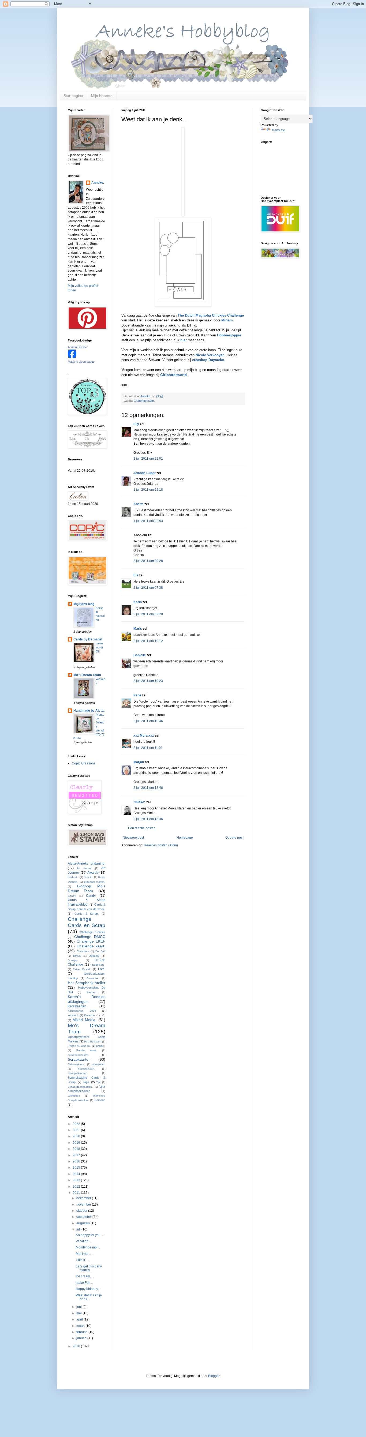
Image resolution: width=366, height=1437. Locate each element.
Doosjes (94, 955)
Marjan (139, 762)
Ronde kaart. (86, 1050)
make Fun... (84, 1283)
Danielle (139, 655)
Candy (72, 895)
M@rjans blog (83, 604)
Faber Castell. (82, 969)
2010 (77, 1346)
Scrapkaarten (79, 1059)
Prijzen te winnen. (79, 1045)
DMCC (77, 955)
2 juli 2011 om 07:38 (148, 588)
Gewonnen (93, 978)
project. (100, 1045)
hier (183, 340)
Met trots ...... (85, 1254)
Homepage (185, 837)
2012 (77, 1186)
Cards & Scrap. (86, 913)
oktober (82, 1211)
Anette (138, 504)
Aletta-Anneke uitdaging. (86, 863)
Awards (92, 873)
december (84, 1198)
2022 (77, 1124)
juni (79, 1307)
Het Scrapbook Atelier (86, 983)
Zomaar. (100, 1100)
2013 (77, 1180)
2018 (77, 1149)
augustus (83, 1223)
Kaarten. (92, 992)
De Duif (100, 951)
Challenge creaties (93, 932)
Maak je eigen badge (81, 361)
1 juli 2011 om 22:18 (148, 489)
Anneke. (97, 183)
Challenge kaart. (144, 400)
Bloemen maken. (94, 881)
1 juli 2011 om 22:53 (148, 521)
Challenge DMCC (90, 937)
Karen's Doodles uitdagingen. (86, 999)
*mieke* (139, 802)
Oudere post (234, 837)
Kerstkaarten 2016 (82, 1010)
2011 (77, 1193)
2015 (77, 1167)
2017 (77, 1155)
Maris (137, 629)
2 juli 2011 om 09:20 (148, 614)
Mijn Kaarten (102, 95)
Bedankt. (73, 877)
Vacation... (83, 1241)
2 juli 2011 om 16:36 (148, 819)
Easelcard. (98, 964)
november (84, 1204)
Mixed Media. (84, 1020)
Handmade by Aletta (88, 710)
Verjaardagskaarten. (80, 1086)
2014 (77, 1174)
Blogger (213, 1376)
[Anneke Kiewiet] (72, 357)
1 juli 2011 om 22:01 (148, 458)
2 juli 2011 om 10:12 (148, 641)
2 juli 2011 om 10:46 (148, 721)
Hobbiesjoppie (228, 335)
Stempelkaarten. (78, 1073)
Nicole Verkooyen (210, 355)
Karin (137, 602)
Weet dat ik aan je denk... (89, 1297)
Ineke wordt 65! (99, 647)
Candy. (91, 896)
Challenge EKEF (91, 941)
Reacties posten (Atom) (161, 845)
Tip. (98, 1082)
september (84, 1217)
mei (79, 1313)
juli (78, 1229)
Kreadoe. (90, 1015)
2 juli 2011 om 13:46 (148, 788)
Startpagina (73, 95)
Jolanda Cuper (144, 473)
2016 (77, 1161)
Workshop (74, 1095)
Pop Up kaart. (92, 1041)
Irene (137, 695)
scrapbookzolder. (78, 1054)
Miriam (227, 320)
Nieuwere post (133, 837)
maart (80, 1326)
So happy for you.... (90, 1235)
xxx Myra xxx (143, 735)
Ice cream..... (85, 1276)
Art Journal (84, 868)
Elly (136, 424)
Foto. (101, 969)
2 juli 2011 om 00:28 (148, 561)
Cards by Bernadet (87, 639)
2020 (77, 1136)
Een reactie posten (141, 828)
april (80, 1319)
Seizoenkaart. (76, 1064)
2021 (77, 1130)
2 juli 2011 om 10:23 (148, 681)
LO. (103, 1015)
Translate (278, 130)
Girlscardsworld (173, 375)
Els (135, 575)
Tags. (86, 1082)
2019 (77, 1143)
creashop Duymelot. (208, 360)
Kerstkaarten (77, 1006)
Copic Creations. (84, 763)
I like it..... (82, 1260)
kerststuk (73, 1015)
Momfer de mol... (88, 1247)
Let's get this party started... (89, 1268)
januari (81, 1338)
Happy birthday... (88, 1289)
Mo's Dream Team (87, 675)
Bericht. (88, 877)
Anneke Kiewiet (78, 347)
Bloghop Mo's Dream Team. (86, 888)
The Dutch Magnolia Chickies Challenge (211, 315)
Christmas (83, 951)
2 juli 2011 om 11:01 (148, 748)
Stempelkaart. (86, 1068)
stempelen (98, 1064)
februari (82, 1332)
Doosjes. (73, 960)
